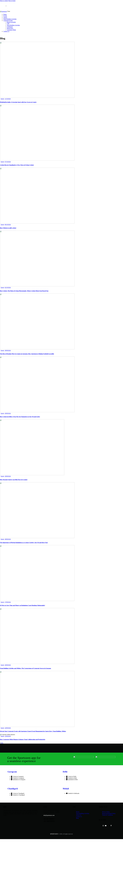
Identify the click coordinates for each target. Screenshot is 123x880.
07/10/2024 (8, 161)
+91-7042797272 (49, 821)
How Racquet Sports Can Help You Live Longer (13, 479)
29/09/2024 (8, 413)
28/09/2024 (8, 539)
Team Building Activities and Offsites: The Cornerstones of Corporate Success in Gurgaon (25, 668)
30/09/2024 (8, 350)
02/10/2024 (8, 287)
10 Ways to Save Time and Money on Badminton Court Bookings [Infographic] (22, 605)
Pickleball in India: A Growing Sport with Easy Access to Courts (18, 102)
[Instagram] (103, 825)
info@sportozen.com (48, 815)
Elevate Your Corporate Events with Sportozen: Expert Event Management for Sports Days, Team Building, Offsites (33, 731)
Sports (2, 98)
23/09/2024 (8, 736)
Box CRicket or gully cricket (8, 228)
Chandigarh (13, 789)
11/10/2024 (8, 98)
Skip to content (4, 0)
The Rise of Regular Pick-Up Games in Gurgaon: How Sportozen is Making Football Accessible (27, 354)
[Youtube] (105, 825)
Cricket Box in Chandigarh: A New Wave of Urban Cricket (17, 165)
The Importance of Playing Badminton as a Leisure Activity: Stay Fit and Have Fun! (24, 542)
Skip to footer (11, 0)
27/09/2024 (8, 602)
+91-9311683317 (49, 819)
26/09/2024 (8, 665)
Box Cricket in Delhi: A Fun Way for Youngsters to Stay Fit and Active (20, 416)
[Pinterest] (111, 825)
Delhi (65, 772)
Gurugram (12, 772)
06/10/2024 (8, 224)
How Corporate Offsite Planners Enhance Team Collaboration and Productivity (22, 739)
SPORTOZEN (54, 834)
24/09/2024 (8, 728)
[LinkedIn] (108, 825)
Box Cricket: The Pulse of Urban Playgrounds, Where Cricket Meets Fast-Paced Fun (24, 291)
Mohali (66, 789)
